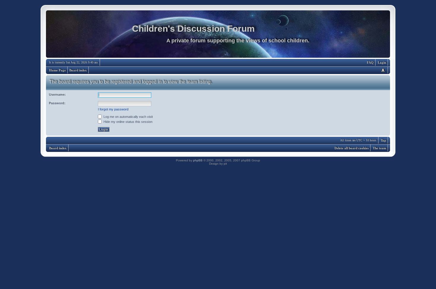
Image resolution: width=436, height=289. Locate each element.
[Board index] (218, 35)
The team (379, 148)
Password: (57, 103)
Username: (57, 94)
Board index (78, 70)
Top (383, 140)
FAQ (370, 62)
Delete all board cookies (352, 148)
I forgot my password (113, 109)
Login (382, 62)
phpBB (198, 160)
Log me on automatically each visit (128, 116)
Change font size (383, 70)
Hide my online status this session (127, 121)
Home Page (57, 70)
